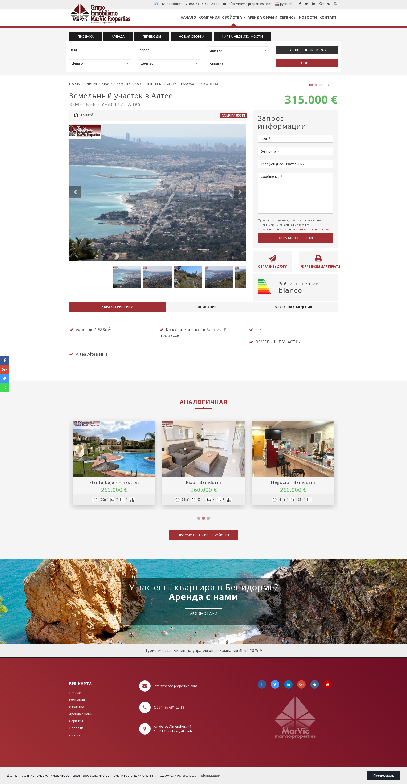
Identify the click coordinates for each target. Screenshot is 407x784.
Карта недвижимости (242, 36)
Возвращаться (319, 85)
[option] (157, 192)
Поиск (307, 63)
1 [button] (198, 518)
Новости (308, 17)
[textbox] (101, 50)
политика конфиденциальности (311, 229)
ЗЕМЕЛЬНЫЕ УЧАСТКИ (161, 84)
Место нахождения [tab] (293, 307)
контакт (328, 17)
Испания (91, 84)
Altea (138, 84)
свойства (232, 17)
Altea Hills (123, 84)
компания (209, 17)
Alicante (107, 84)
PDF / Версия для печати (319, 267)
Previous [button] (75, 192)
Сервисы (288, 17)
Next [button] (240, 192)
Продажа (187, 84)
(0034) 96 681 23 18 (203, 3)
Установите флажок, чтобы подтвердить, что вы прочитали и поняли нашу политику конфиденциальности (297, 225)
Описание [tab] (207, 307)
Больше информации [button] (201, 775)
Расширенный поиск (306, 50)
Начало (188, 17)
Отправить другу (272, 267)
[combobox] (100, 50)
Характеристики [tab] (117, 307)
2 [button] (203, 518)
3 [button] (208, 518)
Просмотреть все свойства (204, 535)
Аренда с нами (262, 17)
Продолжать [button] (383, 775)
